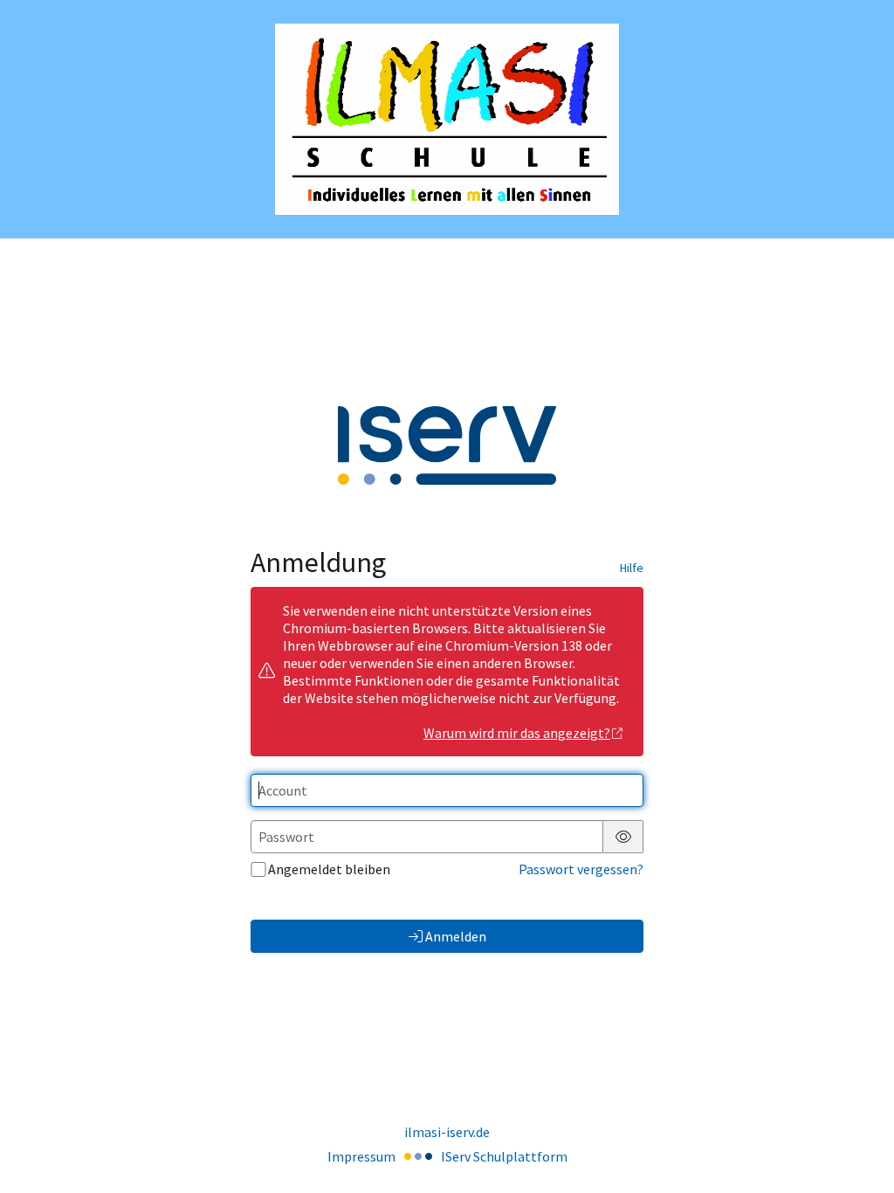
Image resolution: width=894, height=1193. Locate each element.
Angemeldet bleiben (329, 869)
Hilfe (631, 568)
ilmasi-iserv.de (447, 1132)
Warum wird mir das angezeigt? (516, 732)
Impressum (361, 1156)
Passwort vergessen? (581, 869)
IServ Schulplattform (504, 1156)
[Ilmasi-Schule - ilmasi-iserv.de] (447, 119)
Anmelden (455, 936)
